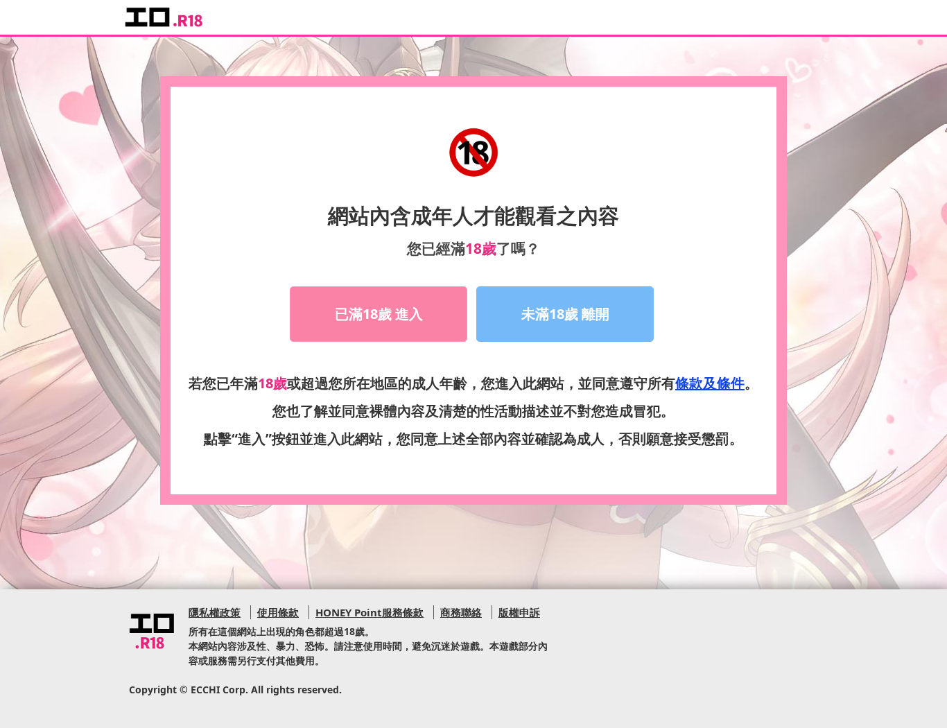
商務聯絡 (461, 612)
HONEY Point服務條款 (369, 612)
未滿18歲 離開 (565, 313)
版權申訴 (519, 612)
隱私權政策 (215, 612)
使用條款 (278, 612)
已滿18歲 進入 (379, 313)
